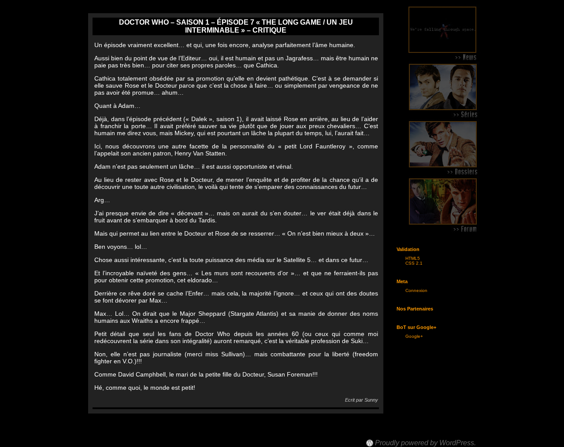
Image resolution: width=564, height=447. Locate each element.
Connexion (416, 290)
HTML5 (412, 258)
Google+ (414, 336)
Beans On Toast (392, 435)
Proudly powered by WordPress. (425, 443)
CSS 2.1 (414, 263)
